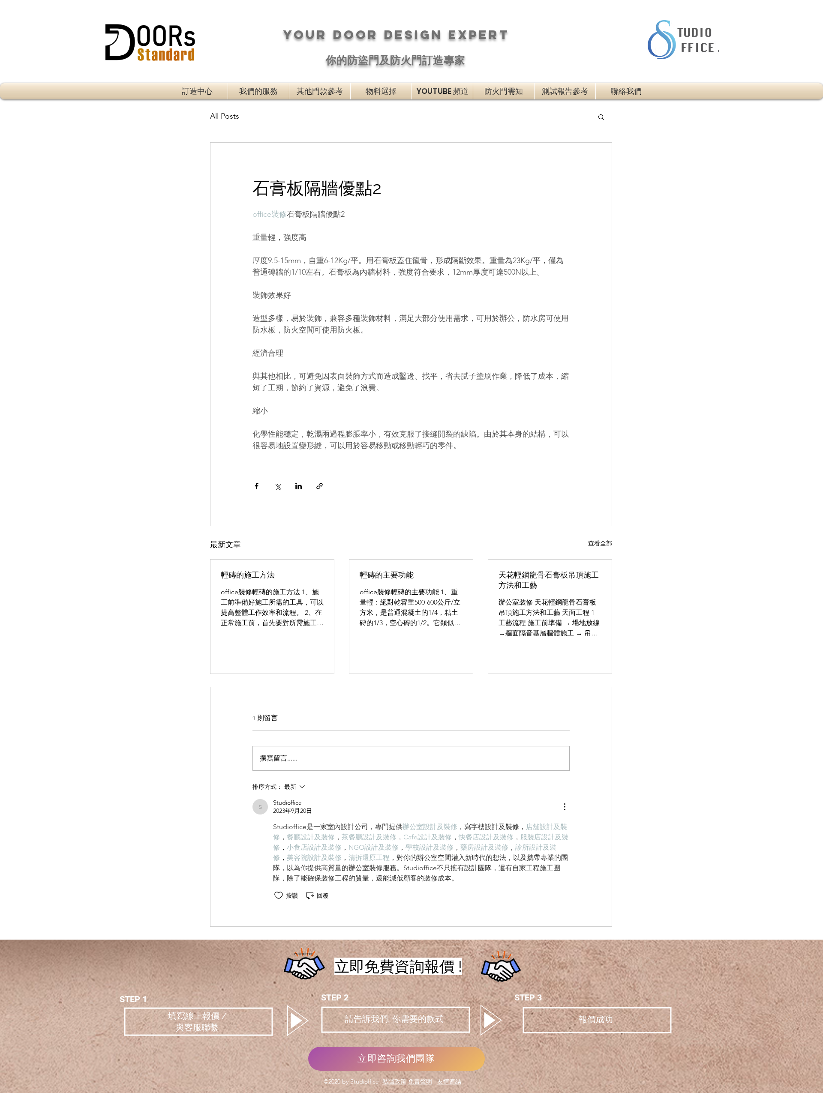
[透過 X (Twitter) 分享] (277, 486)
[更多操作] (564, 807)
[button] (319, 91)
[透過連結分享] (319, 486)
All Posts (224, 116)
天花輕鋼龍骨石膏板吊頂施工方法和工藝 (549, 580)
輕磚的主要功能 (387, 574)
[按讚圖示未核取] (278, 895)
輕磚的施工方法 (248, 574)
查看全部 (600, 543)
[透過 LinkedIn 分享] (298, 486)
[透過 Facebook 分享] (256, 486)
